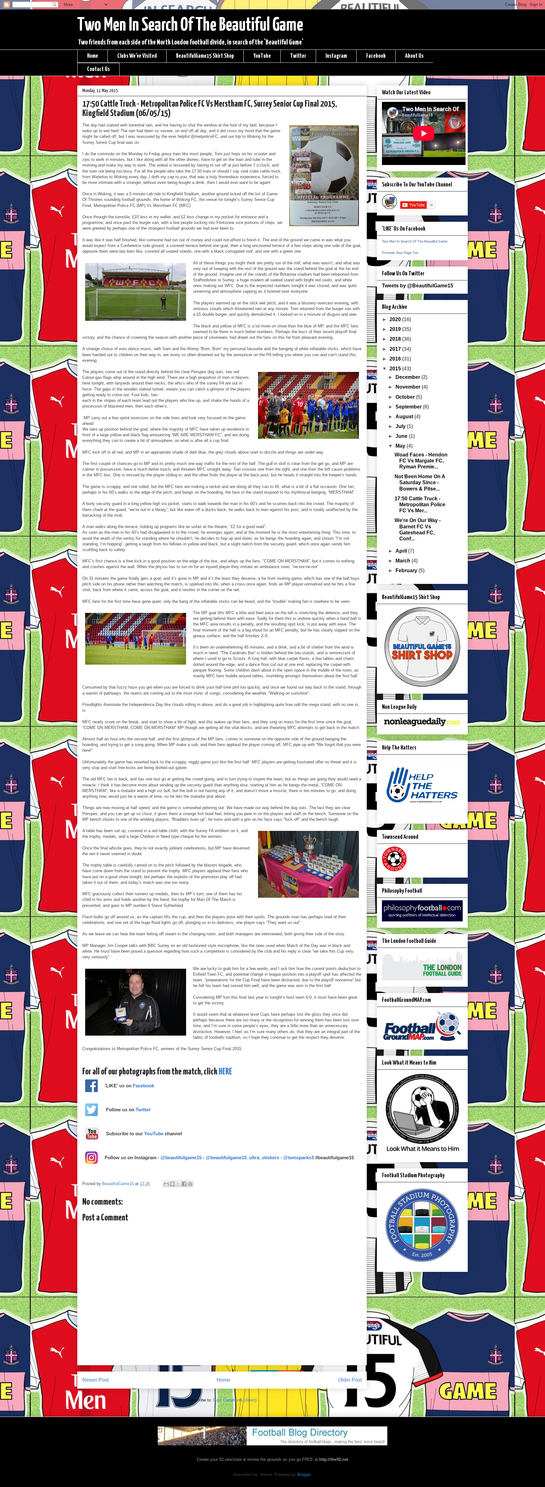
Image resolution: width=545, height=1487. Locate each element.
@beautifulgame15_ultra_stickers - (244, 1157)
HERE (225, 1071)
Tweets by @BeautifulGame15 (417, 285)
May (401, 446)
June (402, 436)
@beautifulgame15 (181, 1157)
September (409, 406)
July (401, 426)
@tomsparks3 (298, 1157)
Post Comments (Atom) (234, 1400)
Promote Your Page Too (400, 253)
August (405, 416)
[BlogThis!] (172, 1184)
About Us (414, 56)
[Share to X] (178, 1184)
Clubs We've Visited (137, 56)
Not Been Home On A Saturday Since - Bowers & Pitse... (420, 482)
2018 (396, 339)
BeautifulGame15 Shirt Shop (205, 56)
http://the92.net (333, 1459)
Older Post (350, 1380)
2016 (396, 358)
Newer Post (95, 1380)
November (409, 387)
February (407, 570)
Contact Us (98, 69)
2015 (396, 368)
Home (92, 56)
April (402, 551)
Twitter (298, 56)
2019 (396, 329)
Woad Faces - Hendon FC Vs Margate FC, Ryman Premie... (421, 460)
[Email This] (166, 1184)
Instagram (336, 56)
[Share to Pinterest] (190, 1184)
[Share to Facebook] (184, 1184)
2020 (396, 319)
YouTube (262, 56)
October (406, 397)
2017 (396, 349)
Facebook (376, 56)
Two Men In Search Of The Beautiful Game (190, 25)
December (408, 377)
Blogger (304, 1474)
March (404, 560)
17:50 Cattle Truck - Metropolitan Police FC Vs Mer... (420, 504)
